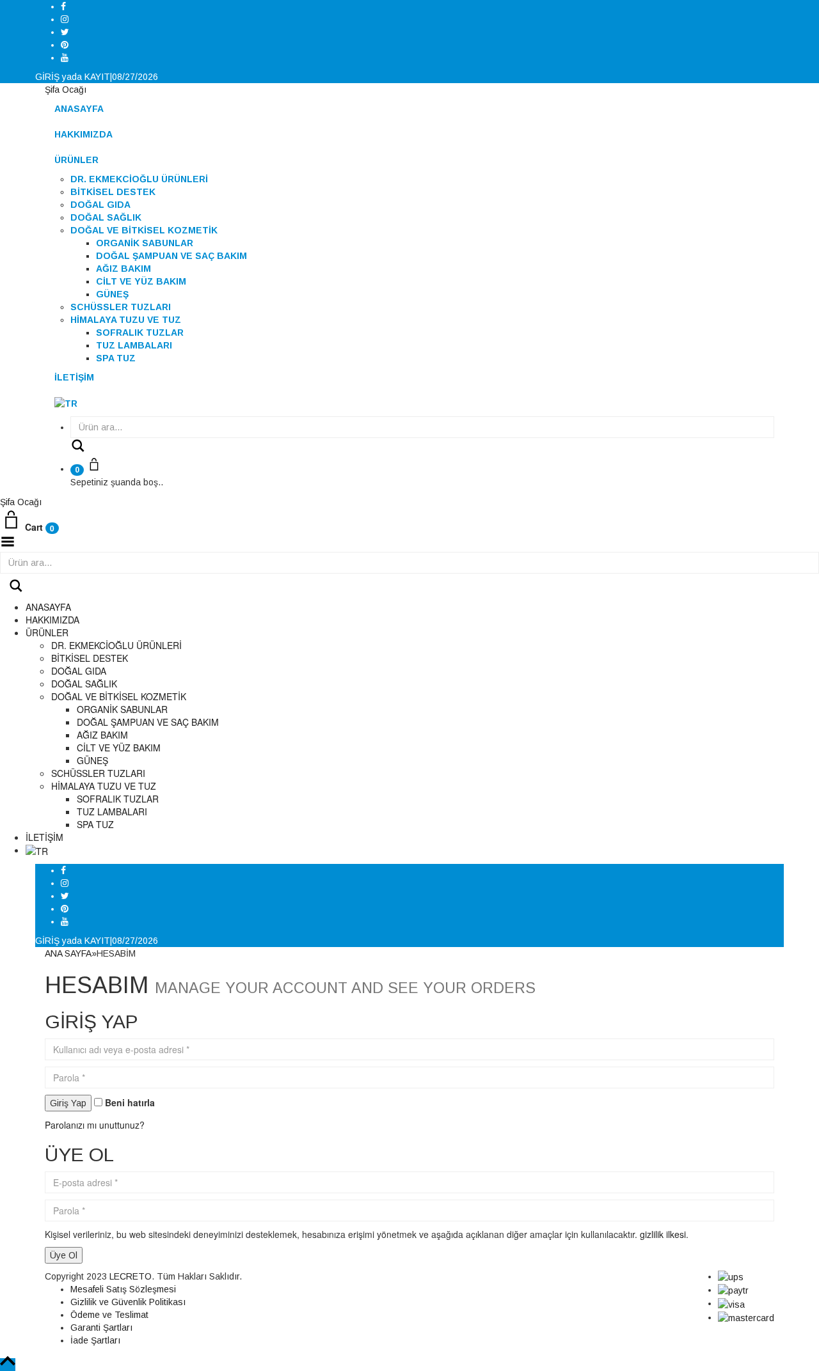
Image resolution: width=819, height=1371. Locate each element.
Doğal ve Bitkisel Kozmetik (144, 230)
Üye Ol (63, 1255)
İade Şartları (95, 1340)
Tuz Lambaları (134, 345)
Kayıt (97, 77)
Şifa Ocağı (65, 89)
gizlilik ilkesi (663, 1234)
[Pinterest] (64, 45)
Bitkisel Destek (112, 192)
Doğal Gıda (100, 205)
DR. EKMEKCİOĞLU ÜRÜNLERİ (139, 179)
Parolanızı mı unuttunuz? (95, 1124)
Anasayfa (79, 109)
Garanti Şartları (101, 1327)
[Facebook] (63, 6)
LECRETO (130, 1276)
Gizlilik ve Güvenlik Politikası (128, 1302)
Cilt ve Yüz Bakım (141, 281)
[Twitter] (65, 32)
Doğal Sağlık (105, 217)
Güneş (112, 294)
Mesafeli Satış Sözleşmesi (123, 1289)
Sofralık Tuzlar (140, 332)
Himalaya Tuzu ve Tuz (125, 320)
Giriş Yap (68, 1103)
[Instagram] (64, 19)
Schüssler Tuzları (120, 307)
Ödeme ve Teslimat (109, 1315)
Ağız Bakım (123, 268)
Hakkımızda (83, 134)
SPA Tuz (116, 358)
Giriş (47, 77)
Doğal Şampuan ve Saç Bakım (171, 256)
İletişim (74, 377)
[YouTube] (64, 57)
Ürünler (76, 160)
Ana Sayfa (68, 953)
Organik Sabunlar (144, 243)
